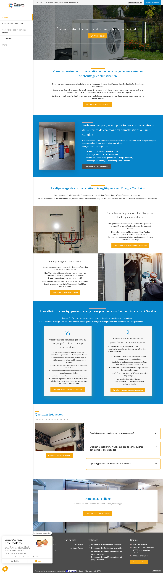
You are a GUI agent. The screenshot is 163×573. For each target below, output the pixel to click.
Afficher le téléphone (135, 3)
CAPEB (99, 571)
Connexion (156, 570)
